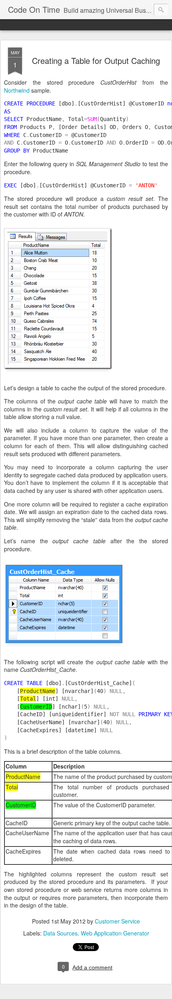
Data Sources (60, 933)
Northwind (17, 90)
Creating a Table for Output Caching (96, 60)
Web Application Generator (115, 933)
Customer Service (117, 921)
